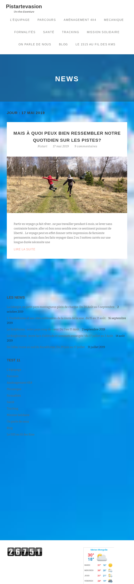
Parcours (47, 19)
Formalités (24, 32)
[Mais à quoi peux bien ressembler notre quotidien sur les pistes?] (67, 184)
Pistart (43, 146)
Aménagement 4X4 (80, 19)
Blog (63, 44)
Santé (48, 32)
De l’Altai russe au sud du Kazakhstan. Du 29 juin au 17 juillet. (46, 347)
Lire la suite (35, 250)
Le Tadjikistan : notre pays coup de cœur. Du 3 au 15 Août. (43, 329)
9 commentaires (86, 146)
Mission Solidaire (103, 32)
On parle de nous (34, 44)
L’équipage (20, 19)
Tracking (70, 32)
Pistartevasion (24, 6)
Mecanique (114, 19)
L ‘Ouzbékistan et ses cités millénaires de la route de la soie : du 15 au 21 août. (56, 318)
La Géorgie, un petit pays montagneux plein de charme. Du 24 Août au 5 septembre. (61, 307)
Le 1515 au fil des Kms (96, 44)
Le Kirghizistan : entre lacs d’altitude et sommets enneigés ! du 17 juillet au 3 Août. (60, 336)
